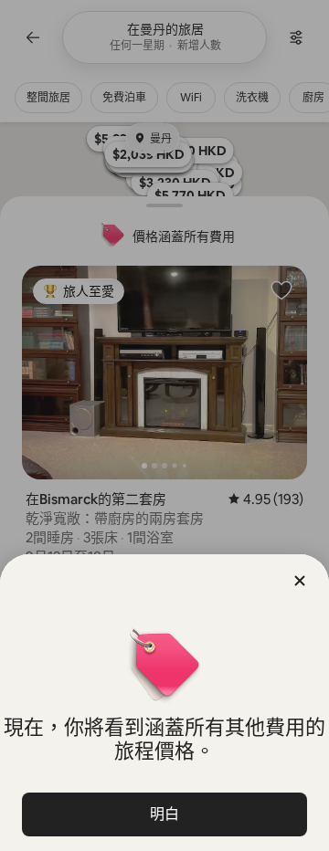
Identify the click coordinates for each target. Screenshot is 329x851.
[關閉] (299, 580)
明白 (164, 814)
